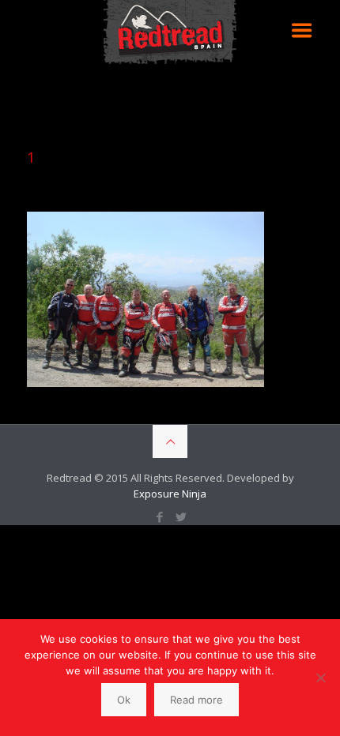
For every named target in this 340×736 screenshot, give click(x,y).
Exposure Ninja (170, 493)
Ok (123, 699)
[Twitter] (180, 516)
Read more (196, 699)
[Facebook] (159, 516)
